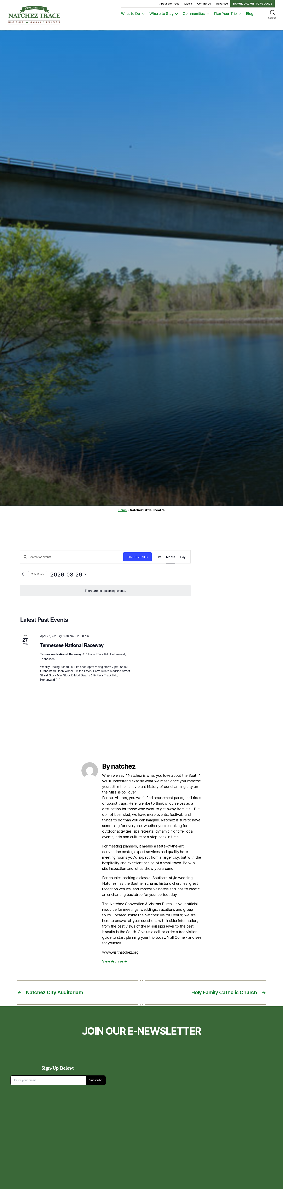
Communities (194, 13)
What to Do (130, 13)
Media (188, 3)
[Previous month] (22, 574)
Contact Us (204, 3)
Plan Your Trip (225, 13)
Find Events (137, 557)
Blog (249, 13)
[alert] (105, 590)
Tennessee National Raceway (71, 644)
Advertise (222, 3)
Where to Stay (161, 13)
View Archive (114, 961)
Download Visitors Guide (252, 3)
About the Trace (169, 3)
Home (122, 510)
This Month (37, 574)
